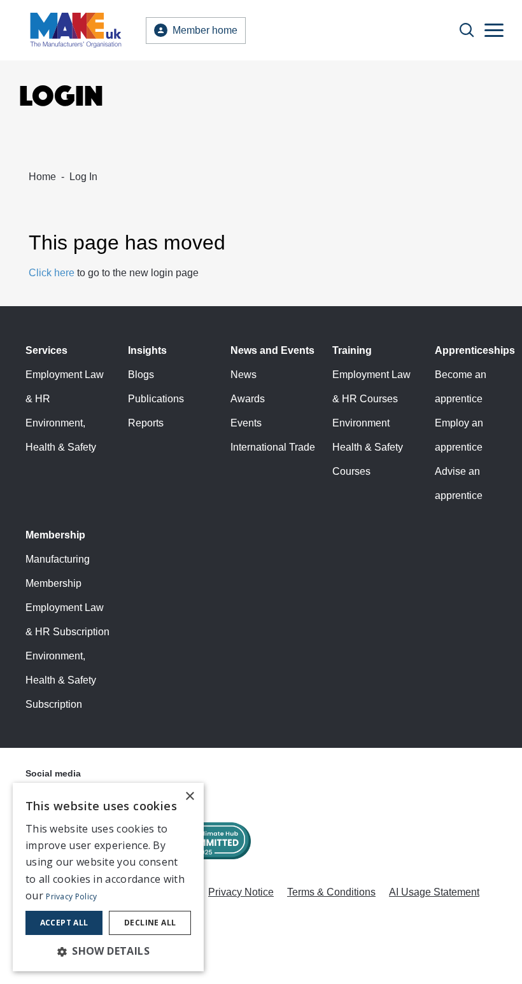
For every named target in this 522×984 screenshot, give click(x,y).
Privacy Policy (71, 896)
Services (46, 350)
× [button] (189, 796)
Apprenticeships (475, 350)
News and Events (272, 350)
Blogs (141, 374)
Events (246, 423)
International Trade (272, 447)
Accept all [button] (64, 922)
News (243, 374)
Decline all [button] (150, 922)
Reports (146, 423)
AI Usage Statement (434, 892)
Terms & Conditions (331, 892)
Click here (51, 272)
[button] (108, 951)
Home (42, 176)
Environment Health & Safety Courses (367, 447)
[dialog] (108, 877)
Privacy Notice (241, 892)
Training (352, 350)
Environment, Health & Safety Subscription (60, 680)
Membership (55, 535)
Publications (156, 398)
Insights (147, 350)
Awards (247, 398)
